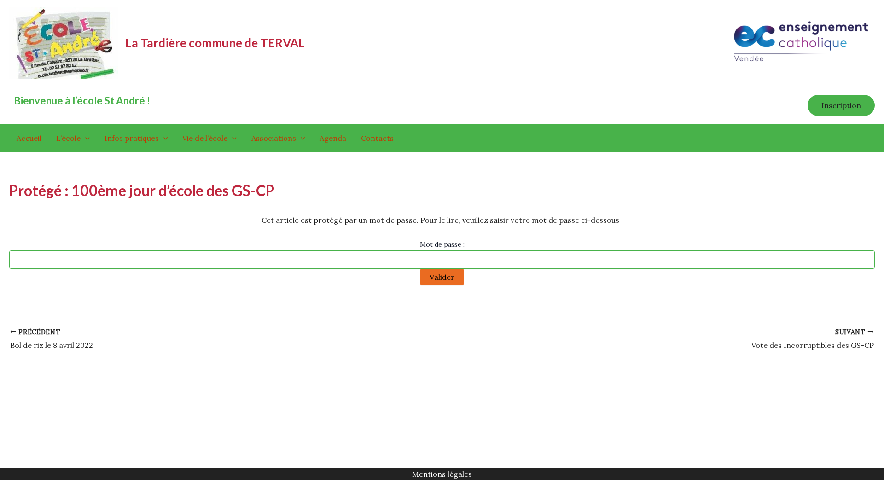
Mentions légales (442, 474)
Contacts (377, 138)
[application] (85, 138)
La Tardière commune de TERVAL (215, 42)
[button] (841, 105)
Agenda (333, 138)
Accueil (29, 138)
